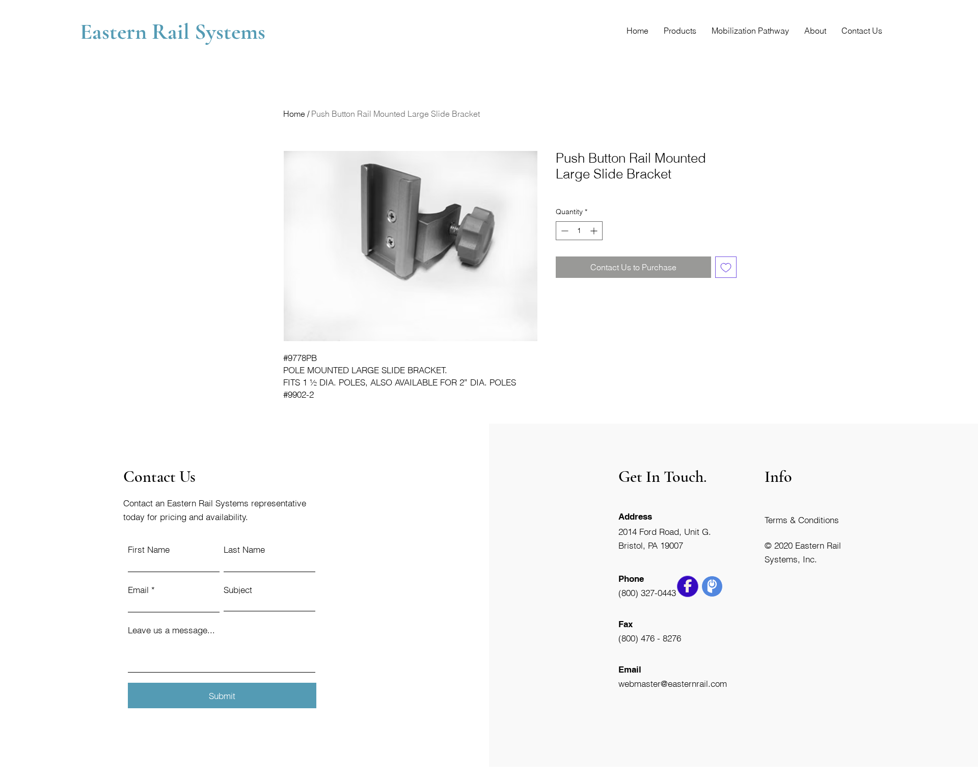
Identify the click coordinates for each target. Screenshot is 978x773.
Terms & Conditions (802, 519)
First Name (149, 549)
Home (294, 114)
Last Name (244, 549)
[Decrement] (563, 231)
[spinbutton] (579, 231)
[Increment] (594, 231)
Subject (238, 589)
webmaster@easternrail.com (672, 683)
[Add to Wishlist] (726, 267)
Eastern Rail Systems (175, 31)
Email (138, 589)
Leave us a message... (171, 630)
